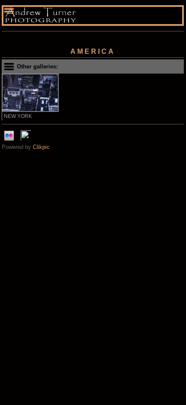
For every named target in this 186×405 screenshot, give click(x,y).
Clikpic (41, 147)
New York (18, 116)
